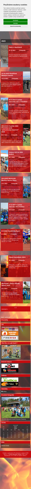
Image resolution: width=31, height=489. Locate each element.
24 (3, 437)
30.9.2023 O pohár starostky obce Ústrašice (18, 100)
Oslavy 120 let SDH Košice (16, 153)
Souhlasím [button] (15, 20)
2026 (15, 428)
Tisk (26, 454)
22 (23, 435)
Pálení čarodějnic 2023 (17, 257)
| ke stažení (19, 455)
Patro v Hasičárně (15, 47)
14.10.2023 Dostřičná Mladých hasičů (9, 74)
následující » (4, 309)
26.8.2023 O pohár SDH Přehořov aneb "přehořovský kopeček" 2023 (10, 129)
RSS (23, 454)
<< (3, 426)
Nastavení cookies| (20, 453)
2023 (17, 50)
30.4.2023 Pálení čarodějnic (16, 262)
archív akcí (8, 317)
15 (23, 434)
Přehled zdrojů (5, 445)
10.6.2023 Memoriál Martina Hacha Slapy (9, 179)
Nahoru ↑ (25, 455)
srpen (15, 426)
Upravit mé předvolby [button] (15, 26)
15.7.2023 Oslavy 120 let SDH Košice (18, 158)
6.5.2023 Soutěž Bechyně (10, 231)
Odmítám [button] (15, 23)
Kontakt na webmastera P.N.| (9, 453)
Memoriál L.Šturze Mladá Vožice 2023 (10, 284)
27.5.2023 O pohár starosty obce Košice (16, 205)
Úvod (2, 317)
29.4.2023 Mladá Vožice (7, 290)
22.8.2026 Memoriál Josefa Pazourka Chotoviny (13, 419)
